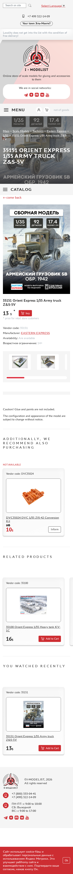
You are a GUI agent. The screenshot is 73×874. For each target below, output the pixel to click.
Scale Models (21, 131)
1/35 (5, 135)
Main (6, 131)
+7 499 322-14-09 (38, 16)
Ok (66, 860)
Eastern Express (56, 131)
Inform (55, 529)
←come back (12, 197)
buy (28, 313)
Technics (38, 131)
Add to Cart (52, 638)
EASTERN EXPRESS (35, 333)
